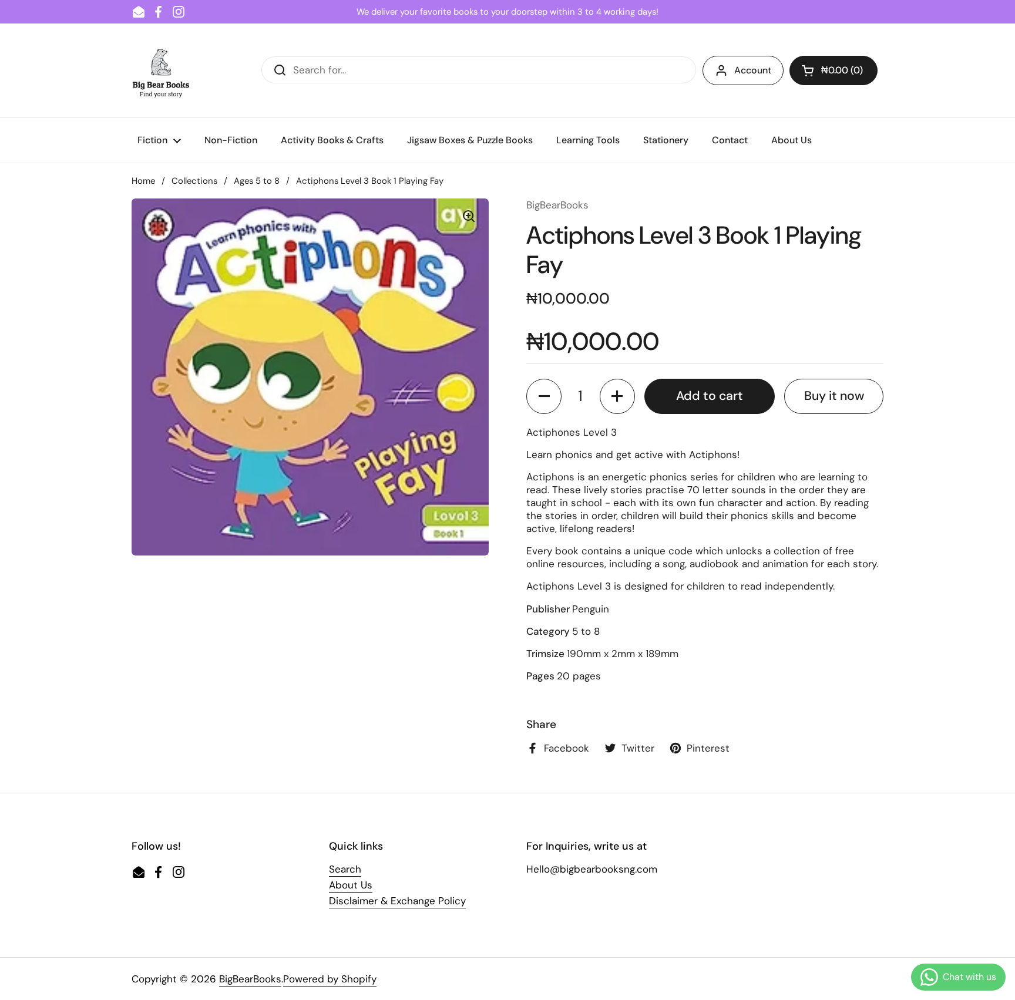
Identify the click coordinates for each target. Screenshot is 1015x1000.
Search (345, 869)
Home (143, 181)
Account (752, 70)
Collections (194, 181)
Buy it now (834, 396)
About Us (350, 884)
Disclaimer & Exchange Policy (397, 900)
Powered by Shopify (330, 978)
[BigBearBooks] (161, 70)
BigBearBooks (250, 978)
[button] (833, 70)
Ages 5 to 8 (257, 181)
